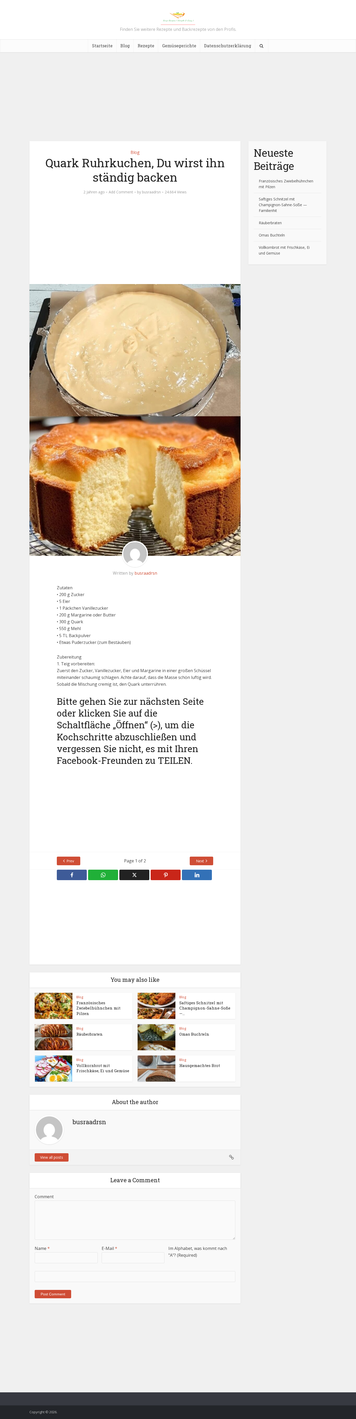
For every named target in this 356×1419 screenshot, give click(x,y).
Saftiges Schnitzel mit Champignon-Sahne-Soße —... (204, 1008)
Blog (125, 45)
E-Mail (109, 1248)
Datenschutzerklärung (227, 45)
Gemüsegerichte (179, 45)
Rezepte (146, 45)
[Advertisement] (178, 96)
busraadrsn (151, 192)
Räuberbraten (89, 1034)
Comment (44, 1196)
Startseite (102, 45)
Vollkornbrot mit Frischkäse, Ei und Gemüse (102, 1068)
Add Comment (121, 192)
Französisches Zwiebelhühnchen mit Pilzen (98, 1008)
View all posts (51, 1157)
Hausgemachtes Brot (199, 1065)
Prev (70, 860)
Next (200, 860)
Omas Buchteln (194, 1034)
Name (42, 1248)
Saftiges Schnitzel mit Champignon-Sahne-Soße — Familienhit (283, 205)
